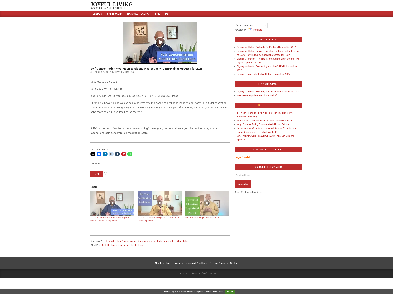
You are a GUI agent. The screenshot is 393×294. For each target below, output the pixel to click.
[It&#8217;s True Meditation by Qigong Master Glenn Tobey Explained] (160, 203)
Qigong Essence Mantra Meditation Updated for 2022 (263, 74)
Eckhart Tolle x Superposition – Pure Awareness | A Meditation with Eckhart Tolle (147, 241)
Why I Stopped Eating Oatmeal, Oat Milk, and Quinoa (263, 124)
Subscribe (243, 184)
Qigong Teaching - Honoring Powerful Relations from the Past (268, 91)
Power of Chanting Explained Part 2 (202, 217)
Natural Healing (124, 72)
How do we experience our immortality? (257, 95)
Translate (257, 29)
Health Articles (269, 105)
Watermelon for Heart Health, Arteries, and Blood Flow (264, 120)
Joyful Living (193, 273)
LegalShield (242, 157)
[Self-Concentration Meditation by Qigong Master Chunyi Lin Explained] (112, 203)
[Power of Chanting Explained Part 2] (207, 203)
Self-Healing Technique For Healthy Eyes (122, 245)
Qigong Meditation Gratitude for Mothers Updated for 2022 (266, 47)
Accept (230, 292)
